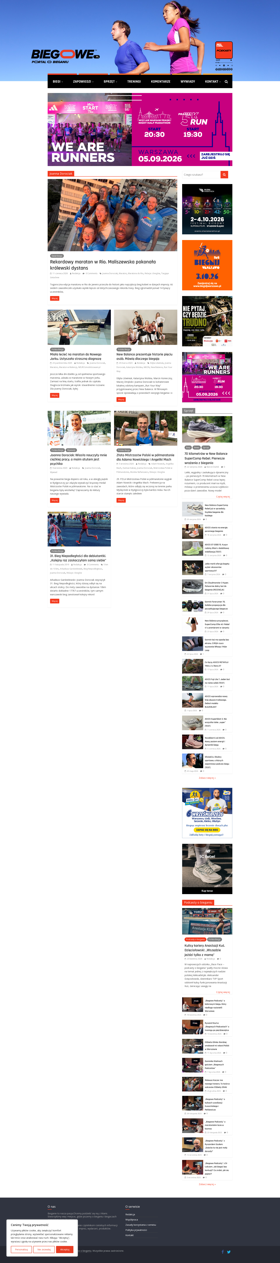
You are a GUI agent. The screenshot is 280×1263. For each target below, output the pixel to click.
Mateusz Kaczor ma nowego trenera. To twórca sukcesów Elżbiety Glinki (217, 1083)
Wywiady (188, 81)
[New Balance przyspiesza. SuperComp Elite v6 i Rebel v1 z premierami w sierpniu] (192, 619)
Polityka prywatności (136, 1230)
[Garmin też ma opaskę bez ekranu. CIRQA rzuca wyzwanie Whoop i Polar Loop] (192, 638)
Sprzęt (109, 81)
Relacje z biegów (152, 273)
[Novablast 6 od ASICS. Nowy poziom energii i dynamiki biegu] (192, 736)
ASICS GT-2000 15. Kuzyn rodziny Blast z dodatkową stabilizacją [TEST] (217, 548)
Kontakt (211, 81)
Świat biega (57, 255)
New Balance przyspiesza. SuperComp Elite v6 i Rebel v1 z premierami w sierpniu (217, 624)
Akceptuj (64, 1249)
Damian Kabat (129, 468)
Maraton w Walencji (68, 367)
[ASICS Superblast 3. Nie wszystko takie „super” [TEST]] (192, 717)
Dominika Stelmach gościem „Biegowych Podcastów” (214, 1064)
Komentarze (160, 81)
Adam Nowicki (157, 463)
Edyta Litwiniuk (156, 363)
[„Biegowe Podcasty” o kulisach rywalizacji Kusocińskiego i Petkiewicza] (192, 1097)
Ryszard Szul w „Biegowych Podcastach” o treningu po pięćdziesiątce (217, 1026)
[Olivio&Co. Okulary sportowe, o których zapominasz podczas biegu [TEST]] (192, 755)
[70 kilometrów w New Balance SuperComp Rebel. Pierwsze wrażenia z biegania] (207, 417)
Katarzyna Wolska (134, 367)
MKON (147, 367)
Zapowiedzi (82, 81)
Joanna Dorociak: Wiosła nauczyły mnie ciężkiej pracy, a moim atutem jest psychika (78, 459)
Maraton (123, 273)
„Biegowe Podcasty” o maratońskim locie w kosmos (215, 1125)
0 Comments (91, 273)
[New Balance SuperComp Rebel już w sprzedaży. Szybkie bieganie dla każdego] (192, 503)
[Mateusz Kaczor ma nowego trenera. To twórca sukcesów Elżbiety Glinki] (192, 1078)
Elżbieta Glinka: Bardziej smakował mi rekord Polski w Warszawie (217, 1045)
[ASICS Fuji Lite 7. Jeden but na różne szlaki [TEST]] (192, 677)
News (196, 447)
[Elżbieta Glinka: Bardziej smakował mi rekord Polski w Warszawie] (192, 1040)
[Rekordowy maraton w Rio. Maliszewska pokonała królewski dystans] (112, 181)
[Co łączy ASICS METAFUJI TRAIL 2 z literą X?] (192, 660)
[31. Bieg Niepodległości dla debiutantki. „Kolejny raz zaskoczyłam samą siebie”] (79, 513)
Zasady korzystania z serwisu (140, 1224)
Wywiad (53, 472)
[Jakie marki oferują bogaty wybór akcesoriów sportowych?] (192, 562)
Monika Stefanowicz (139, 472)
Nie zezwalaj (44, 1249)
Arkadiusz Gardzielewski (71, 568)
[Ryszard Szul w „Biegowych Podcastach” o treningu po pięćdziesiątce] (192, 1021)
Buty (188, 447)
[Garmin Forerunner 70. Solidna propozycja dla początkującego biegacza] (192, 600)
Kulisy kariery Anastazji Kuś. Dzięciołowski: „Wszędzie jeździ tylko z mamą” (205, 950)
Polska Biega (57, 349)
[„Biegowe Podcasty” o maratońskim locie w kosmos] (192, 1120)
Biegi (56, 81)
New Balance (157, 367)
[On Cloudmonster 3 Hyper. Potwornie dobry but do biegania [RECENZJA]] (192, 581)
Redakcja (76, 273)
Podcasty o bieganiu (198, 902)
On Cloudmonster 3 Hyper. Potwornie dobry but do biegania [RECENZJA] (217, 586)
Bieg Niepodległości (93, 568)
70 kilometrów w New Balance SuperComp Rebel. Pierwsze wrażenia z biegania (206, 458)
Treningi (134, 81)
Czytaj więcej (223, 496)
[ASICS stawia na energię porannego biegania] (192, 525)
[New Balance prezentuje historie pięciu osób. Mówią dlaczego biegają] (145, 311)
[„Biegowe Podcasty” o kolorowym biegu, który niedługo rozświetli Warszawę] (192, 999)
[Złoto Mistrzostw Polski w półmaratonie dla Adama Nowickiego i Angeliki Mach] (145, 413)
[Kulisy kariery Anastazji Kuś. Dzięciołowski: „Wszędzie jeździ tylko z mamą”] (207, 909)
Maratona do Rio (135, 273)
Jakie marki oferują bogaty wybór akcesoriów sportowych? (217, 567)
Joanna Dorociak (110, 273)
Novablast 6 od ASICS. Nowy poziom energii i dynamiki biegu (215, 741)
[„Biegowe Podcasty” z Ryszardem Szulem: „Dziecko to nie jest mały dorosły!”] (192, 1139)
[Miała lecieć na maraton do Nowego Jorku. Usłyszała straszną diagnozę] (79, 311)
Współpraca (131, 1219)
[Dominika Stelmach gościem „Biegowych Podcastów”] (192, 1059)
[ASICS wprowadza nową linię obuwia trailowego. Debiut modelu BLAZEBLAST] (192, 694)
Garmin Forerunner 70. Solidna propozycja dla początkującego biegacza (216, 605)
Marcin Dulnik (213, 466)
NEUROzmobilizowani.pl (89, 367)
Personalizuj (21, 1249)
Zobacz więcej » (207, 777)
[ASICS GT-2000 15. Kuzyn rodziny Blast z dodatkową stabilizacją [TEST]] (192, 543)
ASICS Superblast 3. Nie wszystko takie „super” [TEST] (216, 722)
